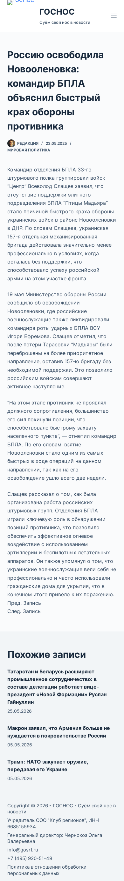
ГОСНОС (57, 12)
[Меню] (114, 16)
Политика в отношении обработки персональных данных (46, 870)
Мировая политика (28, 150)
